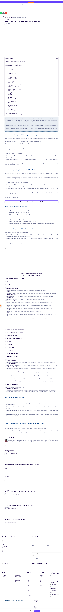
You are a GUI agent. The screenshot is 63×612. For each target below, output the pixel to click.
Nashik (29, 586)
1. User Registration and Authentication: (14, 66)
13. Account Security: (11, 82)
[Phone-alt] (3, 13)
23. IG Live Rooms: (11, 96)
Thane (28, 584)
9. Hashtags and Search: (12, 77)
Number (33, 545)
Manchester (29, 595)
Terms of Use (35, 601)
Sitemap (41, 585)
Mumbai (29, 576)
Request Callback (36, 610)
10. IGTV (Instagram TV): (12, 78)
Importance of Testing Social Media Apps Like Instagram (15, 61)
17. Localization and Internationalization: (15, 88)
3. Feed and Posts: (11, 69)
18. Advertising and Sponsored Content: (14, 89)
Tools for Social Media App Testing (11, 113)
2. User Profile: (10, 68)
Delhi (28, 580)
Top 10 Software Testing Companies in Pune (15, 519)
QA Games (10, 9)
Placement (7, 9)
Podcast (41, 580)
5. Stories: (9, 72)
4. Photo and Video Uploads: (13, 70)
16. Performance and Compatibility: (14, 86)
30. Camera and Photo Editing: (13, 105)
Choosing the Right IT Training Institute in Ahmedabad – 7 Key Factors (21, 491)
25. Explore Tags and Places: (13, 98)
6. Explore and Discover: (12, 73)
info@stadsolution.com (6, 550)
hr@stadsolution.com (55, 595)
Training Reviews (42, 575)
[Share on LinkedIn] (10, 436)
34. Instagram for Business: (12, 110)
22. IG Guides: (10, 94)
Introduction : (11, 60)
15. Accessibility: (11, 85)
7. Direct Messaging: (11, 74)
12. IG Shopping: (11, 81)
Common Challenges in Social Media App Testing (13, 65)
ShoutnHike (18, 600)
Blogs (7, 17)
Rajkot (28, 590)
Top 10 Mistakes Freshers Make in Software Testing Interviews (19, 478)
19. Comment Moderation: (12, 90)
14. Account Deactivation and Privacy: (14, 84)
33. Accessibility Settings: (12, 109)
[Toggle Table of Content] (56, 58)
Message (33, 549)
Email (48, 541)
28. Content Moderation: (12, 102)
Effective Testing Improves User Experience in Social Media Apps (16, 114)
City (48, 545)
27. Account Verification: (12, 101)
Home (1, 9)
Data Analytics (17, 580)
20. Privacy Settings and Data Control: (14, 92)
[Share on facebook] (8, 436)
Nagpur (29, 585)
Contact (14, 9)
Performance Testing (18, 576)
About (4, 574)
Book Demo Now (19, 2)
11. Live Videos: (11, 80)
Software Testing (10, 17)
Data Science (17, 581)
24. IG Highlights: (11, 97)
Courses (3, 9)
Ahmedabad (29, 574)
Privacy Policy (36, 600)
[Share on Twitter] (9, 436)
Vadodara (29, 591)
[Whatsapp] (1, 13)
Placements (4, 575)
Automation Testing (18, 575)
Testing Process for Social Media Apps (11, 64)
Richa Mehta (11, 437)
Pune (28, 575)
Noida (28, 581)
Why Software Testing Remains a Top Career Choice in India (19, 505)
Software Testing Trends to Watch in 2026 (14, 533)
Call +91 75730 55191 (27, 610)
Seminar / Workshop (43, 579)
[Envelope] (6, 13)
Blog (12, 9)
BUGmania (4, 576)
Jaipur (28, 592)
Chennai (29, 579)
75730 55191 (5, 540)
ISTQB (16, 579)
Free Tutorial (41, 576)
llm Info (22, 600)
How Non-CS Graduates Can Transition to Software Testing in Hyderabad (22, 464)
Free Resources (42, 574)
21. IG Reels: (10, 93)
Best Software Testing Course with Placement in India (31, 201)
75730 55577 (5, 546)
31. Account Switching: (12, 106)
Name (33, 541)
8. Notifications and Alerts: (12, 76)
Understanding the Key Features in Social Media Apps (14, 62)
